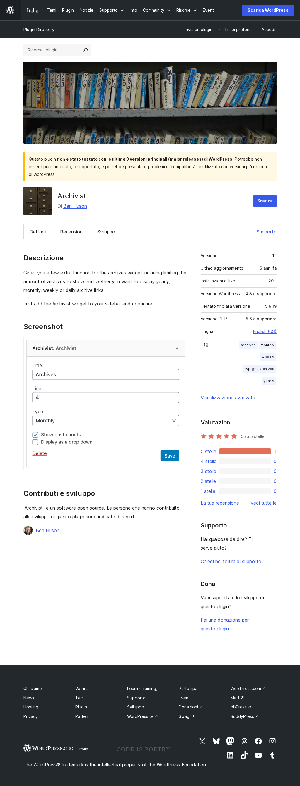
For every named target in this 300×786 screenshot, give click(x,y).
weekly (268, 357)
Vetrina (82, 688)
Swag (187, 716)
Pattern (82, 716)
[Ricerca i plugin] (85, 50)
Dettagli (38, 232)
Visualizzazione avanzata (228, 397)
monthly (267, 345)
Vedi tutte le (263, 503)
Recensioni (71, 232)
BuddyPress (245, 716)
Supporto (267, 232)
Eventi (185, 697)
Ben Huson (75, 206)
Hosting (30, 706)
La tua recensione (220, 503)
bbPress (241, 706)
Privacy (30, 716)
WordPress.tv (142, 716)
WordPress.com (248, 688)
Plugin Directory (38, 29)
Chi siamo (32, 688)
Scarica (265, 200)
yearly (268, 381)
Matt (237, 697)
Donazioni (191, 706)
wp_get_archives (259, 369)
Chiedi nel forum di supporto (231, 561)
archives (248, 345)
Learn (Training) (142, 688)
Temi (80, 697)
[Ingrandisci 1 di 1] (180, 345)
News (28, 697)
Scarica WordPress (268, 10)
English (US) (265, 331)
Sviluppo (106, 232)
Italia (83, 749)
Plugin (81, 706)
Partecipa (188, 688)
